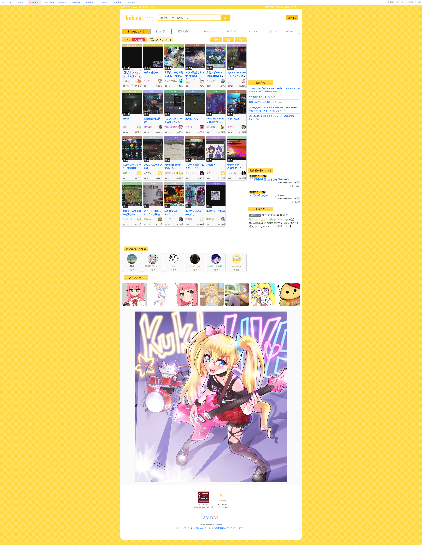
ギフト (272, 31)
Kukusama (217, 524)
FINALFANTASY (132, 45)
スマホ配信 (173, 137)
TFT (131, 183)
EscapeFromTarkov (132, 91)
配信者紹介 (183, 31)
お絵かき (236, 45)
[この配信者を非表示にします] (140, 86)
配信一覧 (161, 31)
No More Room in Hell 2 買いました (215, 122)
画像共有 (76, 2)
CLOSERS (237, 137)
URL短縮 (390, 2)
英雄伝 (153, 91)
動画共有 (90, 2)
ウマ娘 (174, 45)
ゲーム (290, 31)
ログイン (292, 17)
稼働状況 (413, 2)
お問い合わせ (401, 2)
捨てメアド (7, 2)
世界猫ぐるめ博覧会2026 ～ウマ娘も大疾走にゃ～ (174, 76)
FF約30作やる (151, 72)
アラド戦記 (194, 45)
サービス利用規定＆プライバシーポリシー (227, 528)
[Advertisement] (184, 236)
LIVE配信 (34, 2)
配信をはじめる (136, 31)
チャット (62, 2)
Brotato (173, 91)
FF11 (153, 45)
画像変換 (117, 2)
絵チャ (21, 2)
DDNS (104, 2)
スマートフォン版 (184, 528)
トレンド (252, 31)
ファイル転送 (48, 2)
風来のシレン (192, 118)
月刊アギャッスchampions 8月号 (214, 76)
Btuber (126, 118)
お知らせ (131, 2)
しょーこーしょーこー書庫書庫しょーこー (132, 168)
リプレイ (231, 31)
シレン (194, 91)
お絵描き (211, 164)
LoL (215, 91)
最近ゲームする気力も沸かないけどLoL (132, 214)
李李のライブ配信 (215, 210)
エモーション (208, 31)
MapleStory (195, 183)
